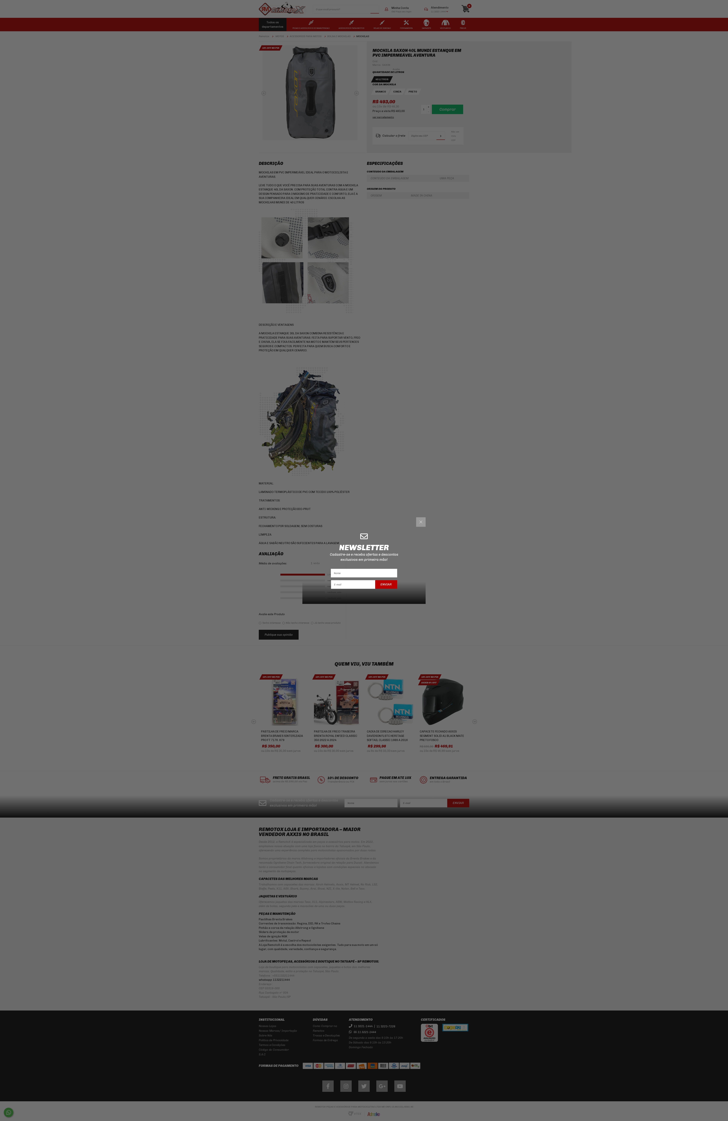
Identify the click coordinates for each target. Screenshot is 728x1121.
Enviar (386, 584)
